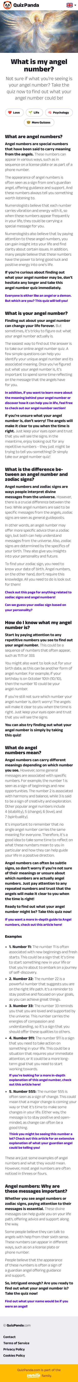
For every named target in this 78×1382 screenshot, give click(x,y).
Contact (9, 1337)
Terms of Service (16, 1343)
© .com (17, 1325)
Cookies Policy (14, 1355)
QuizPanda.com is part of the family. (39, 1372)
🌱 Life (33, 112)
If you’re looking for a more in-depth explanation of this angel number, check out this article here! (40, 1079)
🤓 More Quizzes (38, 122)
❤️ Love (14, 112)
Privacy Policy (14, 1349)
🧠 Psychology (58, 112)
